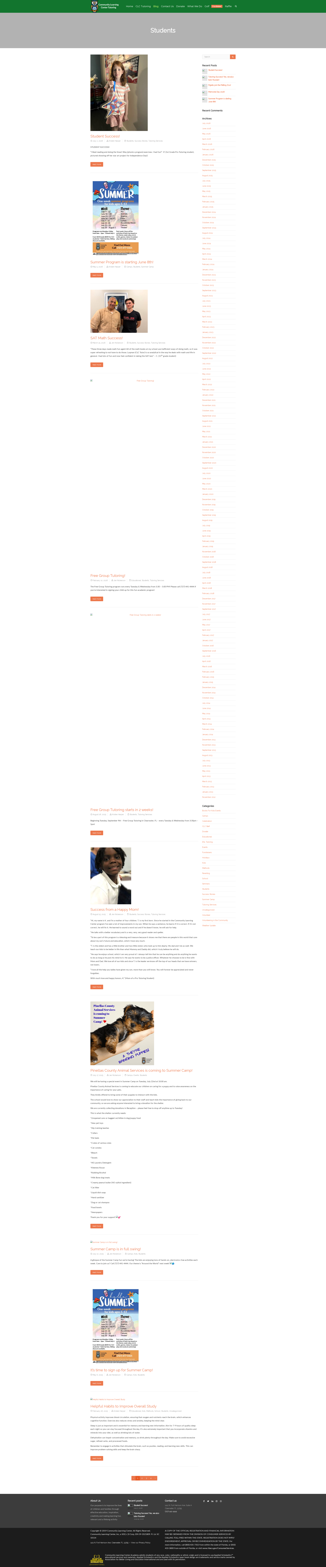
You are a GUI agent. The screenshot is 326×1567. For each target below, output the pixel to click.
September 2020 (209, 463)
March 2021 (207, 437)
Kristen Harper (115, 141)
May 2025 (206, 191)
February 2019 (208, 541)
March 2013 (207, 781)
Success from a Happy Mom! (114, 909)
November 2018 (209, 552)
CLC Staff (206, 826)
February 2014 (208, 729)
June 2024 (206, 243)
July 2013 (206, 761)
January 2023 (207, 332)
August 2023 (207, 296)
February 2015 (208, 677)
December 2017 (208, 599)
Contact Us (167, 6)
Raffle (228, 6)
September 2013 (209, 750)
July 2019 (206, 525)
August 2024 (207, 233)
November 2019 (208, 505)
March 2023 (207, 322)
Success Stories (141, 141)
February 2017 (208, 635)
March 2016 (207, 667)
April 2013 (206, 776)
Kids (136, 1254)
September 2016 (209, 651)
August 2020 (207, 468)
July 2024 (206, 238)
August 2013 (207, 755)
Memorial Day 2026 (216, 92)
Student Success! (105, 136)
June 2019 (206, 531)
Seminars (206, 884)
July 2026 (206, 123)
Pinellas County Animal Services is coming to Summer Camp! (141, 1070)
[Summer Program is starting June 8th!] (204, 100)
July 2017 (206, 614)
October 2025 (208, 165)
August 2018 (207, 567)
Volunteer (206, 915)
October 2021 (208, 411)
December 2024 (209, 212)
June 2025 (206, 186)
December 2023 (209, 275)
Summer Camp (147, 267)
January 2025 (207, 207)
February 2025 (208, 202)
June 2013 (206, 766)
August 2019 (207, 520)
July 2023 (206, 301)
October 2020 (208, 458)
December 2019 (208, 499)
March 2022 (207, 384)
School (157, 1411)
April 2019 (206, 536)
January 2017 (207, 640)
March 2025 (207, 196)
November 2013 (208, 745)
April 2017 (206, 630)
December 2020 (209, 447)
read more (96, 164)
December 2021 (208, 400)
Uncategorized (175, 1411)
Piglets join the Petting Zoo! (219, 85)
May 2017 (206, 625)
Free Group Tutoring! (107, 575)
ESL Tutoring (207, 842)
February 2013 (208, 787)
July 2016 (206, 656)
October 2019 (208, 510)
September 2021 (209, 416)
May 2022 (206, 374)
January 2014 (207, 734)
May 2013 (206, 771)
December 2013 (208, 740)
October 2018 (208, 557)
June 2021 (206, 426)
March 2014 (207, 724)
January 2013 (207, 792)
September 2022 (209, 353)
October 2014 (208, 698)
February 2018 (208, 593)
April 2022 (206, 379)
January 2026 (207, 155)
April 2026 (206, 139)
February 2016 (208, 672)
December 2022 (209, 337)
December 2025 (209, 160)
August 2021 (207, 421)
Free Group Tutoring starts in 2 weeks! (121, 810)
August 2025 (207, 176)
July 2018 (206, 573)
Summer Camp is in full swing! (115, 1249)
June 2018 (206, 578)
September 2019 (209, 515)
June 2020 (206, 478)
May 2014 (206, 714)
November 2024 (209, 217)
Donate (180, 6)
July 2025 (206, 181)
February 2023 (208, 327)
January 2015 (207, 682)
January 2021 (207, 442)
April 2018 (206, 583)
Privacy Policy (144, 1543)
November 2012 (208, 797)
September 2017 (209, 609)
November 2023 (209, 280)
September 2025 (209, 170)
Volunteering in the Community (215, 920)
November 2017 (208, 604)
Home (129, 6)
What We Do (194, 6)
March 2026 (207, 144)
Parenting (206, 873)
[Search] (233, 57)
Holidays (205, 858)
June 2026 (206, 129)
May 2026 (206, 134)
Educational (136, 580)
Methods (150, 1411)
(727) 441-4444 (171, 1511)
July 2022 (206, 364)
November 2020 (209, 452)
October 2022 (208, 348)
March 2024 (207, 259)
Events (136, 1075)
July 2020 (206, 473)
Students (130, 141)
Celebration (207, 821)
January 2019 (207, 546)
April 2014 (206, 719)
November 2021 (208, 405)
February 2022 (208, 390)
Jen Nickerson (117, 343)
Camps (129, 267)
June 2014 (206, 708)
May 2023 (206, 311)
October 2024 (208, 223)
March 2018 (207, 588)
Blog (156, 6)
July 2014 (206, 703)
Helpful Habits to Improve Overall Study (123, 1406)
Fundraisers (207, 852)
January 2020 (207, 494)
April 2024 (206, 254)
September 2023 (209, 290)
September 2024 (209, 228)
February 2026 (208, 149)
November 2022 (209, 343)
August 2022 (207, 358)
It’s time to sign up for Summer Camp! (121, 1370)
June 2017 (206, 620)
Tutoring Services (155, 141)
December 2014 (208, 687)
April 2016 (206, 661)
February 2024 (208, 264)
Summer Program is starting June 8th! (121, 262)
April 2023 (206, 317)
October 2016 (208, 646)
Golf (213, 6)
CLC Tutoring (143, 6)
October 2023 (208, 285)
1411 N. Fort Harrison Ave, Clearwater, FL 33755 (109, 1543)
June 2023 (206, 306)
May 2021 (206, 431)
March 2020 (207, 489)
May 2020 (206, 484)
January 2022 (207, 395)
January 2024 (207, 270)
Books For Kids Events (211, 811)
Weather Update (209, 926)
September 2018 (209, 562)
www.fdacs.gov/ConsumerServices (218, 1548)
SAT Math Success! (106, 338)
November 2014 (208, 693)
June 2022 (206, 369)
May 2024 (206, 249)
